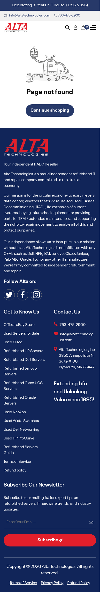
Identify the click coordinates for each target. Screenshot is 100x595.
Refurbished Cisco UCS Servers (23, 386)
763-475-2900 (73, 325)
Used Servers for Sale (21, 334)
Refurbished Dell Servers (24, 360)
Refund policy (15, 470)
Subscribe (48, 540)
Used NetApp (15, 412)
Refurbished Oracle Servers (20, 400)
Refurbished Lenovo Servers (20, 371)
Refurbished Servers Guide (21, 450)
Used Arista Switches (21, 421)
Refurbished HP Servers (23, 351)
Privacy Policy (52, 583)
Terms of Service (17, 462)
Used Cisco (13, 342)
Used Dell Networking (21, 430)
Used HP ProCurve (19, 438)
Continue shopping (50, 110)
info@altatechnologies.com (77, 337)
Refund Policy (78, 583)
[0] (83, 28)
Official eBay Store (19, 325)
